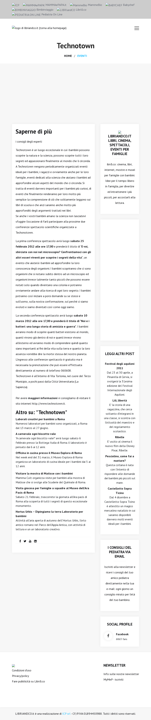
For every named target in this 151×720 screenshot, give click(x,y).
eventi (82, 56)
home (68, 56)
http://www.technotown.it (48, 403)
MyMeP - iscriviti (113, 679)
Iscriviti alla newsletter (118, 567)
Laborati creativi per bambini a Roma (40, 419)
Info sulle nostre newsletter (121, 674)
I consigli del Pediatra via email (120, 552)
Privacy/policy (20, 676)
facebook (122, 634)
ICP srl (66, 713)
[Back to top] (142, 711)
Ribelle (119, 437)
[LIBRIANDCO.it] (119, 132)
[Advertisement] (75, 91)
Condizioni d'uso (21, 670)
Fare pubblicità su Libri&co (28, 681)
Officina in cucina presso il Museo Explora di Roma (49, 453)
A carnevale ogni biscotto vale (36, 434)
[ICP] (15, 5)
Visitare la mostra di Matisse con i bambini (44, 473)
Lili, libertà (120, 400)
